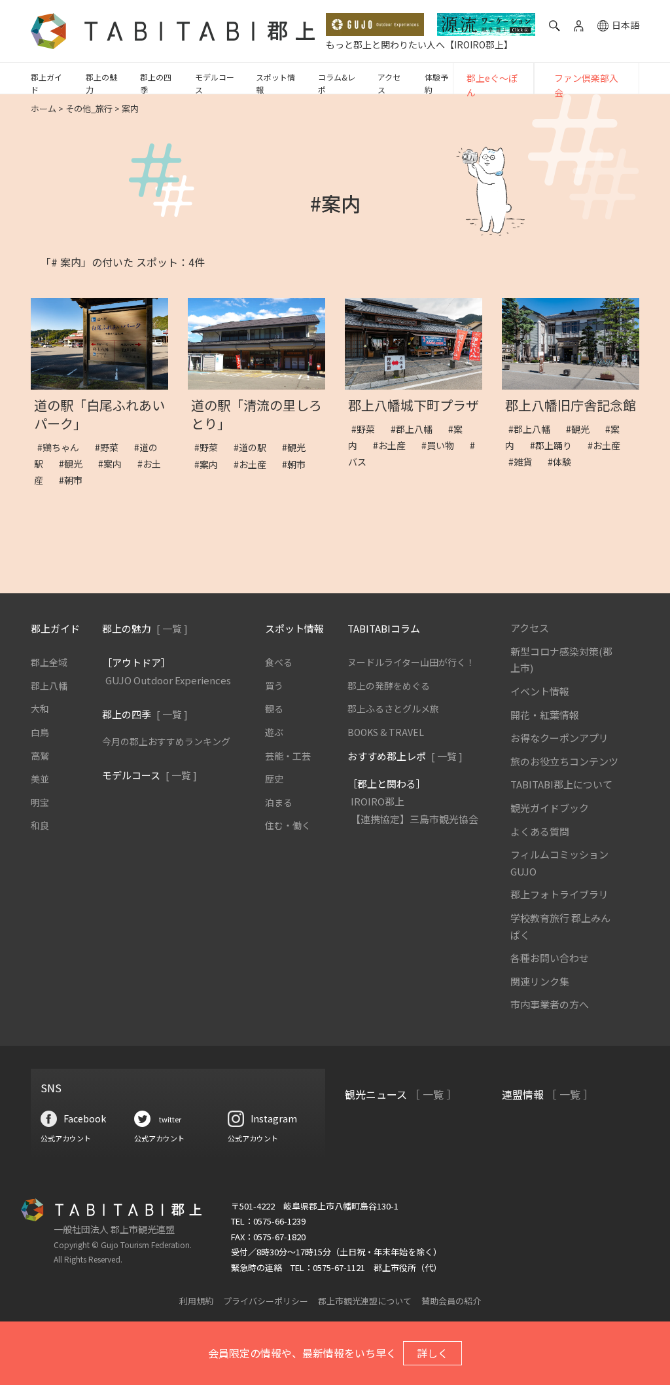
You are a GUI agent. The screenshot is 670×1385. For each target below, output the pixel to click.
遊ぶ (274, 732)
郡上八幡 (49, 685)
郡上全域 (49, 662)
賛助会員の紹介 (451, 1301)
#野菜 (111, 447)
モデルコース (214, 83)
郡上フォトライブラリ (559, 894)
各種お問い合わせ (549, 958)
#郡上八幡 (416, 428)
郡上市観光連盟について (365, 1301)
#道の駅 (254, 447)
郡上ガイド (46, 83)
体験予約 (436, 83)
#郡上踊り (555, 445)
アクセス (389, 83)
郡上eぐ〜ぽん (492, 85)
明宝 (40, 802)
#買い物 (442, 445)
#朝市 (75, 480)
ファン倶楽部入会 (586, 85)
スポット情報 (275, 83)
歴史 (274, 778)
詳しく (432, 1353)
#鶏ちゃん (62, 447)
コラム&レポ (336, 83)
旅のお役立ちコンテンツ (564, 761)
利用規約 (196, 1301)
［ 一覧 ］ (433, 1094)
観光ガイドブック (549, 808)
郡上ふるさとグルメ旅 (393, 708)
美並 (40, 778)
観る (274, 708)
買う (274, 685)
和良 (40, 825)
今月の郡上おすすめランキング (166, 741)
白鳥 (40, 732)
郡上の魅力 (101, 83)
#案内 (114, 463)
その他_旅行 (89, 108)
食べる (278, 662)
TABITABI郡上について (561, 784)
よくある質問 (539, 831)
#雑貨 (524, 461)
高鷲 (40, 755)
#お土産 (254, 464)
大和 (40, 708)
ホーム (43, 108)
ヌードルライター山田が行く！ (411, 662)
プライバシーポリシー (265, 1301)
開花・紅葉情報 (544, 715)
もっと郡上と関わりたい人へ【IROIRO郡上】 (419, 44)
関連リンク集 (539, 981)
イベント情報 (539, 691)
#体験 (564, 461)
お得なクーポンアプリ (559, 738)
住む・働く (288, 825)
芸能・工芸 (288, 755)
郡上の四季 (155, 83)
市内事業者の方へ (549, 1004)
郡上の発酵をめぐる (388, 685)
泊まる (278, 802)
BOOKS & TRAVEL (385, 732)
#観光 (75, 463)
